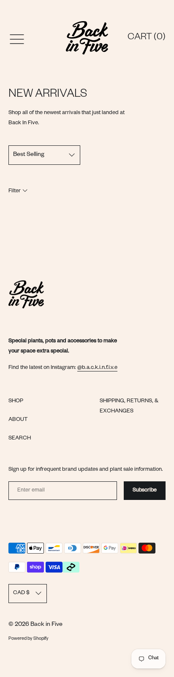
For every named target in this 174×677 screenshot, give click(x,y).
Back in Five (46, 625)
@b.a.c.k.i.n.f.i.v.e (97, 368)
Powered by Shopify (28, 639)
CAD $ (21, 593)
